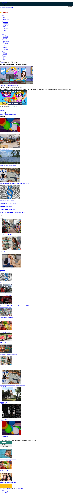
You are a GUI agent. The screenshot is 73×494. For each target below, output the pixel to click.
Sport (4, 58)
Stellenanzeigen (5, 42)
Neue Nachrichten (5, 49)
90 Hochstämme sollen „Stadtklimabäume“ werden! (8, 203)
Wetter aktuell (5, 16)
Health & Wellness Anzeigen (6, 57)
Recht (2, 48)
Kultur (2, 51)
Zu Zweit (4, 59)
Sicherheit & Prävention (6, 19)
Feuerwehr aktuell (5, 25)
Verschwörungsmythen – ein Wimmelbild (6, 317)
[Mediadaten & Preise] (6, 446)
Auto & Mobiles (5, 47)
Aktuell (3, 15)
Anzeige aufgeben (4, 3)
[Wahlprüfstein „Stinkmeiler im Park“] (6, 341)
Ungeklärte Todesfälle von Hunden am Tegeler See (8, 165)
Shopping (3, 34)
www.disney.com (2, 110)
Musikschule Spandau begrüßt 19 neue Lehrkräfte (8, 209)
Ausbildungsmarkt (5, 43)
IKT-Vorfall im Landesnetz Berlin (5, 294)
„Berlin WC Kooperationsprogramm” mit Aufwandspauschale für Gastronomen (12, 212)
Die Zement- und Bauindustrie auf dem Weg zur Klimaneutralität (8, 114)
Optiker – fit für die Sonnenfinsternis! (6, 365)
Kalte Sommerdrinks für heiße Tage (5, 331)
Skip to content (2, 0)
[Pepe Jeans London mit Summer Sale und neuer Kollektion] (11, 267)
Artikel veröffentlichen (4, 2)
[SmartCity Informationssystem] (70, 6)
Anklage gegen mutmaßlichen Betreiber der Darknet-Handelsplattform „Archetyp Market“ (14, 305)
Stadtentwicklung (5, 28)
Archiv (1, 216)
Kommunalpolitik (5, 23)
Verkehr (4, 17)
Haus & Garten (5, 31)
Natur (4, 45)
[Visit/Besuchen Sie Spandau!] (4, 12)
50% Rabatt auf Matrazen (4, 149)
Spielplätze (4, 30)
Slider (17, 85)
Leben (2, 55)
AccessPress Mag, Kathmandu (19, 488)
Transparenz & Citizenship (5, 491)
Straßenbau (4, 29)
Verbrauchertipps (5, 38)
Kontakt (3, 490)
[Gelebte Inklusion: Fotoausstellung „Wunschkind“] (6, 480)
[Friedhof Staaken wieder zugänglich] (11, 400)
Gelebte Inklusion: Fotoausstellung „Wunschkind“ (8, 482)
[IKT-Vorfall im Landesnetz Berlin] (6, 292)
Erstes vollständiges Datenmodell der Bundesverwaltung (7, 113)
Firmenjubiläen (5, 33)
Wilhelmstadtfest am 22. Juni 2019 (5, 132)
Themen (3, 44)
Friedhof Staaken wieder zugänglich (6, 206)
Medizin (4, 46)
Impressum (3, 489)
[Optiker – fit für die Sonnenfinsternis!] (11, 250)
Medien (15, 85)
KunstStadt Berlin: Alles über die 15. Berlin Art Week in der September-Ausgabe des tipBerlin (14, 183)
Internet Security (5, 20)
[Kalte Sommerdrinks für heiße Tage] (6, 329)
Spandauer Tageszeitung (6, 7)
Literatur (4, 52)
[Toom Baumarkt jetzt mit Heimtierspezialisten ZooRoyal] (11, 233)
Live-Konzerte (5, 54)
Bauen (2, 27)
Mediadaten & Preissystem (5, 492)
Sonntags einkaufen (5, 37)
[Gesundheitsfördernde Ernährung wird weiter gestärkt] (6, 352)
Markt (2, 39)
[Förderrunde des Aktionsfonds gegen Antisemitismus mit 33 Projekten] (11, 417)
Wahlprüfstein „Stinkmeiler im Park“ (6, 342)
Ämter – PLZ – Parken (6, 24)
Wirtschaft (3, 32)
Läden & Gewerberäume (6, 41)
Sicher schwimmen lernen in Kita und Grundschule (8, 459)
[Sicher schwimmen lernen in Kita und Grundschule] (6, 457)
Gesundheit (4, 56)
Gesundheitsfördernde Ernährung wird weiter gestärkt (8, 354)
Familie (13, 85)
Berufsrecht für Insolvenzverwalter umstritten (7, 200)
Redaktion (1, 85)
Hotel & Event (5, 53)
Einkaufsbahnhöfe (5, 36)
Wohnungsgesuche (5, 40)
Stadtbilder (4, 26)
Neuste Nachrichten (5, 22)
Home (1, 62)
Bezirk (2, 21)
